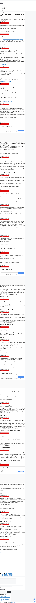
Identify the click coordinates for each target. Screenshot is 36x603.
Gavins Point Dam (6, 101)
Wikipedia (1, 552)
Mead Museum (4, 120)
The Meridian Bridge (4, 45)
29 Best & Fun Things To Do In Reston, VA (7, 574)
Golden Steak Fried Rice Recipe (4, 598)
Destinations (2, 573)
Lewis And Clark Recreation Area (7, 81)
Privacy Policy (4, 10)
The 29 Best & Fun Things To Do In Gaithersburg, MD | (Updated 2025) (13, 39)
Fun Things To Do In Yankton (9, 573)
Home (2, 5)
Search (1, 590)
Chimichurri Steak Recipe (3, 596)
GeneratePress (13, 602)
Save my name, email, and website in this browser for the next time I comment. (12, 587)
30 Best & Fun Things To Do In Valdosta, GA (7, 575)
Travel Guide (3, 8)
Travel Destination (4, 7)
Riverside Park (3, 64)
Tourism (3, 6)
